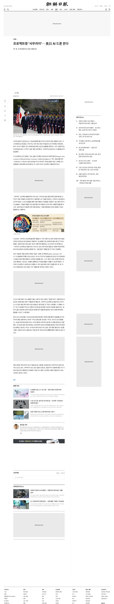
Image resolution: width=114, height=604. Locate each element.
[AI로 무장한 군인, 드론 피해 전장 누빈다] (21, 415)
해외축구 (74, 601)
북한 (24, 598)
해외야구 (74, 596)
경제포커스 (7, 603)
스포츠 (73, 589)
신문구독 (96, 6)
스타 (87, 594)
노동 (43, 601)
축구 (73, 598)
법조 (43, 596)
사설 (5, 592)
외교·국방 (25, 601)
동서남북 (6, 601)
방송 (89, 594)
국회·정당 (25, 596)
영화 (88, 603)
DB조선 (103, 603)
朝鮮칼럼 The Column (9, 596)
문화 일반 (88, 601)
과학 (57, 596)
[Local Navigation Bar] (5, 9)
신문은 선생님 (104, 596)
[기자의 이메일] (21, 434)
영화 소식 (88, 596)
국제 (14, 39)
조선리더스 (103, 589)
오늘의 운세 (104, 598)
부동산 (57, 603)
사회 (43, 589)
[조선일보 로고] (57, 4)
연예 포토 (88, 598)
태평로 (5, 598)
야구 (73, 594)
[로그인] (109, 9)
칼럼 (5, 594)
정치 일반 (25, 592)
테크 (57, 594)
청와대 (25, 594)
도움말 (57, 473)
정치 (24, 589)
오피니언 (6, 589)
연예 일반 (88, 592)
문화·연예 (88, 589)
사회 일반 (44, 592)
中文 (109, 6)
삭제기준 (63, 473)
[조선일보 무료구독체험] (39, 441)
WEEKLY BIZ (59, 592)
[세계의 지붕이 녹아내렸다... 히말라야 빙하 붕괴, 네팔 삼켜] (21, 493)
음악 (92, 596)
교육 (43, 598)
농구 (73, 603)
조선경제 (58, 589)
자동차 (57, 601)
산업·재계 (58, 598)
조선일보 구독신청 (105, 592)
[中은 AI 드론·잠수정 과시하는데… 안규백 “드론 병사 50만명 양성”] (21, 404)
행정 (24, 603)
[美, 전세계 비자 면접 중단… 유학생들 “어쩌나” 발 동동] (21, 504)
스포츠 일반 (75, 592)
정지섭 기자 (16, 96)
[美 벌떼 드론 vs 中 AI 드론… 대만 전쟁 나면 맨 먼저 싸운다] (21, 393)
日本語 (105, 6)
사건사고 (44, 594)
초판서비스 (103, 594)
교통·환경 (44, 603)
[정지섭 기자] (16, 426)
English (101, 6)
